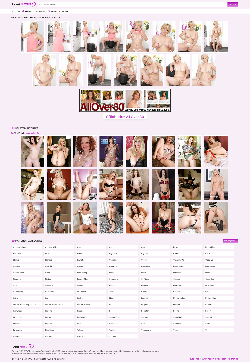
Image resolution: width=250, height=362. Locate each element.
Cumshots (145, 266)
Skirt (79, 323)
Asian (111, 247)
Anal (79, 247)
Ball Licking (210, 247)
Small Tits (113, 323)
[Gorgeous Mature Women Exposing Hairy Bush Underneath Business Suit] (59, 217)
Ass (143, 247)
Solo (143, 323)
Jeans (111, 292)
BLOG (192, 359)
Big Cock (113, 253)
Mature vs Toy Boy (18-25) (24, 304)
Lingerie (112, 298)
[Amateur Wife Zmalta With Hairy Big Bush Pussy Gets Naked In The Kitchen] (189, 151)
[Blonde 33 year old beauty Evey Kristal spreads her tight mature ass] (216, 184)
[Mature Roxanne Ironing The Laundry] (85, 151)
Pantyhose (17, 311)
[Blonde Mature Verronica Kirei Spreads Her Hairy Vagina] (216, 151)
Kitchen (176, 292)
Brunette (81, 260)
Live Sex (64, 11)
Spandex (177, 323)
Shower (48, 323)
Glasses (176, 279)
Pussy (208, 311)
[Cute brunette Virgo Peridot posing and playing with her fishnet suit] (111, 151)
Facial (143, 272)
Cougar (80, 266)
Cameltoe (113, 260)
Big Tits (144, 253)
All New (27, 11)
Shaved (208, 317)
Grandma (49, 285)
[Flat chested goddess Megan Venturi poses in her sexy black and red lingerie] (163, 184)
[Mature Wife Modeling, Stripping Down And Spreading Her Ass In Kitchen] (32, 184)
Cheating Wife (179, 260)
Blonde (16, 260)
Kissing (144, 292)
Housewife (49, 292)
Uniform (48, 336)
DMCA (217, 359)
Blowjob (48, 260)
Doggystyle (210, 266)
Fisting (48, 279)
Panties (208, 304)
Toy (206, 330)
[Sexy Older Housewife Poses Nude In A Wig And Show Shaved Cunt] (32, 217)
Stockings (49, 330)
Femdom (177, 272)
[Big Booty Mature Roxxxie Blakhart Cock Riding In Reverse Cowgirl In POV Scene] (111, 184)
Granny (80, 285)
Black (207, 253)
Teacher (112, 330)
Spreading (17, 330)
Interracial (81, 292)
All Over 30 (32, 133)
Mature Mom (210, 298)
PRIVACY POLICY (207, 359)
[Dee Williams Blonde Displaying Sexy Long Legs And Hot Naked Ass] (163, 151)
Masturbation (179, 298)
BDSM (80, 253)
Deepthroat (178, 266)
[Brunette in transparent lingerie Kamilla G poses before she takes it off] (137, 217)
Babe (175, 247)
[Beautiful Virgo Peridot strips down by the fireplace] (32, 151)
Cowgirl (48, 266)
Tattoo (80, 330)
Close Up (209, 260)
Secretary (145, 317)
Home (17, 11)
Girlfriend (145, 279)
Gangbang (113, 279)
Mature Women (83, 304)
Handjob (144, 285)
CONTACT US (232, 359)
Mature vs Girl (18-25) (54, 304)
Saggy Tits (114, 317)
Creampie (113, 266)
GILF (15, 285)
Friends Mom (82, 279)
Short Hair (177, 317)
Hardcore (177, 285)
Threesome (146, 330)
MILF (111, 304)
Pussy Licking (19, 317)
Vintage (112, 336)
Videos (53, 11)
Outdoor (176, 304)
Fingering (17, 279)
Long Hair (145, 298)
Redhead (81, 317)
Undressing (18, 336)
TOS (197, 359)
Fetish (207, 272)
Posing (176, 311)
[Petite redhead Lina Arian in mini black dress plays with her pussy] (216, 217)
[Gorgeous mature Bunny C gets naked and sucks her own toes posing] (111, 217)
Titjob (175, 330)
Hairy (111, 285)
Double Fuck (18, 272)
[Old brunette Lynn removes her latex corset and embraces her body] (163, 217)
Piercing (48, 311)
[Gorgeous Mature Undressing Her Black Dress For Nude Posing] (137, 151)
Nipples (144, 304)
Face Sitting (82, 272)
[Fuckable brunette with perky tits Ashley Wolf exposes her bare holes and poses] (189, 217)
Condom (16, 266)
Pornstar (145, 311)
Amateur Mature (20, 247)
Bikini (175, 253)
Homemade (18, 292)
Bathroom (17, 253)
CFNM (144, 260)
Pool (111, 311)
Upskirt (80, 336)
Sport (207, 323)
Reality (48, 317)
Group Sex (209, 279)
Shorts (16, 323)
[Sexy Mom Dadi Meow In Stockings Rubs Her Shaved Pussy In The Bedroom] (137, 184)
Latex (15, 298)
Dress (47, 272)
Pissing (80, 311)
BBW (47, 253)
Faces (111, 272)
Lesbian (80, 298)
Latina (208, 292)
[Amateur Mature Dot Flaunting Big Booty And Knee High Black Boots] (189, 184)
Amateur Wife (51, 247)
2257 (224, 359)
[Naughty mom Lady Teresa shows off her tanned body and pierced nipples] (85, 217)
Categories (40, 11)
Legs (47, 298)
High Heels (210, 285)
